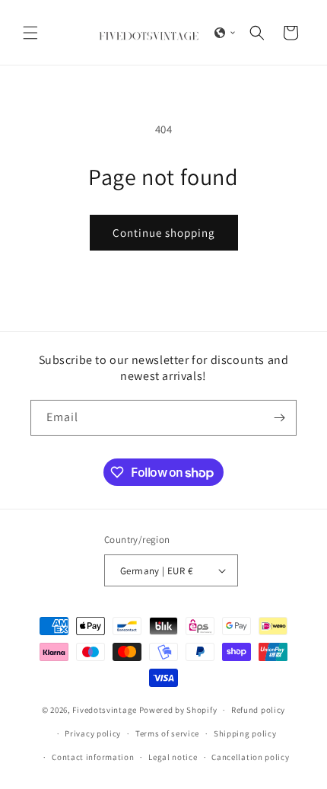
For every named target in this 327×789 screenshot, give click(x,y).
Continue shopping (164, 232)
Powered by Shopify (178, 709)
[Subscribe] (279, 418)
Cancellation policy (250, 757)
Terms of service (167, 733)
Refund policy (258, 709)
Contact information (93, 757)
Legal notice (172, 757)
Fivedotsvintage (104, 709)
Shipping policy (245, 733)
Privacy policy (93, 733)
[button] (30, 33)
